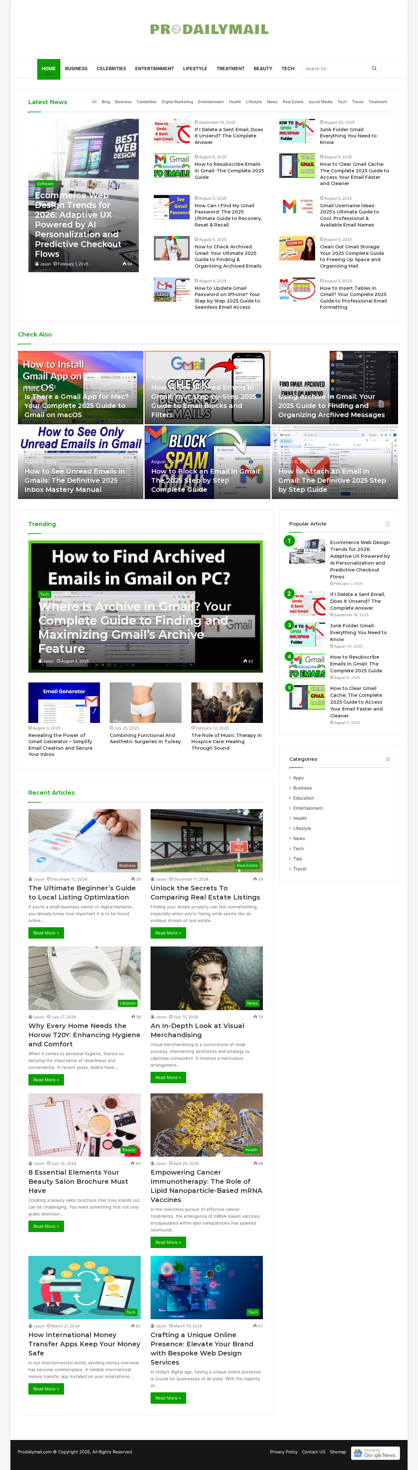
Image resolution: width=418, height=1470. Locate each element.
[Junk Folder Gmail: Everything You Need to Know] (297, 131)
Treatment (231, 68)
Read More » (46, 932)
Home (49, 68)
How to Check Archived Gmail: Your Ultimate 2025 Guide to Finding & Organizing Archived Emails (228, 256)
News (272, 101)
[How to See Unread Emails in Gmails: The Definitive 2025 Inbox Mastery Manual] (80, 462)
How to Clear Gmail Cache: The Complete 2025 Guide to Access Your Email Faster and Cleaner (354, 173)
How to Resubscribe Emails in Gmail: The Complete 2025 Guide (229, 170)
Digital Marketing (177, 101)
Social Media (320, 101)
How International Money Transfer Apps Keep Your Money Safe (84, 1344)
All (94, 101)
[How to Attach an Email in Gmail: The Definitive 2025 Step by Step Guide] (335, 462)
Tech (287, 68)
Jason (45, 263)
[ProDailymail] (208, 29)
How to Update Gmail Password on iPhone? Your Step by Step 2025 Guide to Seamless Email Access (227, 297)
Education (303, 798)
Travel (357, 101)
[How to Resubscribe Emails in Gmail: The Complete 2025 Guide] (172, 165)
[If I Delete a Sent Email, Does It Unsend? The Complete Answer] (172, 131)
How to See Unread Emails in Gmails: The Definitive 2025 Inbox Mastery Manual (74, 480)
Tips (297, 858)
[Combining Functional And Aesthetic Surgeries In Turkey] (146, 702)
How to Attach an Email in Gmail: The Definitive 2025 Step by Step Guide (332, 480)
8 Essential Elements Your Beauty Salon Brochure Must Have (78, 1181)
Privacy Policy (283, 1451)
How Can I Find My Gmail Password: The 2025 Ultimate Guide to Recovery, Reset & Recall (228, 215)
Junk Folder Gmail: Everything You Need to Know (348, 136)
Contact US (313, 1451)
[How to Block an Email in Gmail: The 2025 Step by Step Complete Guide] (207, 462)
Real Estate (293, 101)
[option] (209, 425)
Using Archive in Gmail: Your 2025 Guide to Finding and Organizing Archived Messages (331, 406)
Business (76, 68)
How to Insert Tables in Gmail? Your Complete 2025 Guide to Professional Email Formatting (353, 297)
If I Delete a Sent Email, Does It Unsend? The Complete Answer (229, 136)
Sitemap (338, 1451)
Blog (106, 101)
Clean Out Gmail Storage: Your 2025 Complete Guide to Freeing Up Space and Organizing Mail (352, 256)
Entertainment (154, 68)
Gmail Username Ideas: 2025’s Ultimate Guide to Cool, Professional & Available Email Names (349, 215)
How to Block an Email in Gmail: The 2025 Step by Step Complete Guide (206, 480)
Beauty (263, 68)
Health (235, 101)
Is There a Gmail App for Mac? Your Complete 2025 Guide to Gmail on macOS (76, 406)
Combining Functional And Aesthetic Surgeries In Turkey (145, 738)
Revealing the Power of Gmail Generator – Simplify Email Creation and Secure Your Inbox (60, 745)
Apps (298, 777)
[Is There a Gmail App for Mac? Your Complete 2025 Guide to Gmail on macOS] (80, 387)
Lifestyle (195, 68)
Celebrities (111, 68)
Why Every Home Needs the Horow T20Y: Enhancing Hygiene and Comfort (84, 1035)
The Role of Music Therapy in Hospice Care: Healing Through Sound (226, 741)
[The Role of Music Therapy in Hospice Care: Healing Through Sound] (227, 702)
